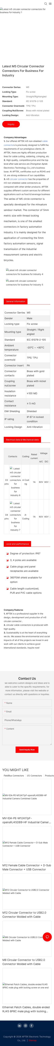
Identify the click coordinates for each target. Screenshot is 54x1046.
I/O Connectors (34, 775)
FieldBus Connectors (14, 775)
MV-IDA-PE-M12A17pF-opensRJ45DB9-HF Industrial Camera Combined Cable (26, 820)
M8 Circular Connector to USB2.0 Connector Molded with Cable (23, 962)
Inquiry (11, 124)
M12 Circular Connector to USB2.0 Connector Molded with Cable (24, 914)
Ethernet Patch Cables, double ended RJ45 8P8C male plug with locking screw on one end (26, 1009)
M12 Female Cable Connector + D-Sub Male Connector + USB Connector (26, 867)
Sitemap (32, 1040)
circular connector (19, 179)
